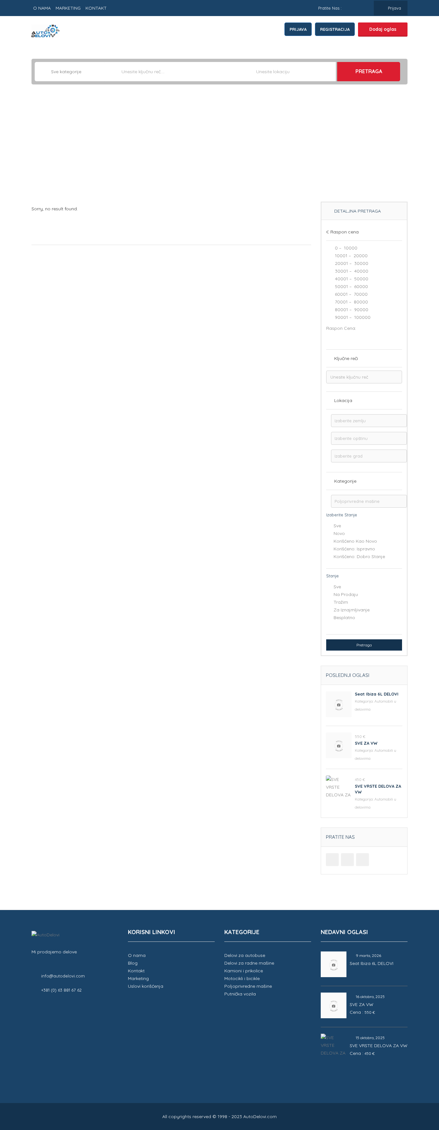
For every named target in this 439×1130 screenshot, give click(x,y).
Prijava (394, 8)
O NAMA (42, 8)
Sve (337, 526)
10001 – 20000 (351, 255)
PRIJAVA (298, 29)
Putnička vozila (240, 994)
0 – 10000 (345, 248)
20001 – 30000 (351, 263)
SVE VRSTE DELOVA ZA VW (379, 1045)
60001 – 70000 (351, 294)
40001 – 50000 (351, 279)
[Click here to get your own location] (330, 71)
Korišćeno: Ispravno (354, 549)
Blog (133, 963)
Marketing (138, 978)
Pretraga (368, 71)
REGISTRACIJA (335, 29)
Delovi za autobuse (244, 955)
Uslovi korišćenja (145, 986)
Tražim (341, 602)
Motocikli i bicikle (242, 978)
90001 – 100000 (352, 317)
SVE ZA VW (366, 743)
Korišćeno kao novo (355, 541)
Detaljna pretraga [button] (357, 211)
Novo (339, 533)
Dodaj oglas (382, 29)
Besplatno (344, 617)
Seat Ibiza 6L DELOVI (377, 693)
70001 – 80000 (351, 302)
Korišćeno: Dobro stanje (359, 556)
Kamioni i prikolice (243, 971)
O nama (137, 955)
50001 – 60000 (351, 286)
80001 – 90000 (351, 309)
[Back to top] (418, 1090)
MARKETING (68, 8)
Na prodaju (346, 594)
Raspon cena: (341, 328)
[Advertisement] (219, 145)
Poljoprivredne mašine (248, 986)
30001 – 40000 (351, 271)
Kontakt (136, 971)
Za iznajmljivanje (352, 610)
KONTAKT (96, 8)
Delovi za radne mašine (249, 963)
